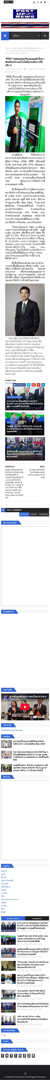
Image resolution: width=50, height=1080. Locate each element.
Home (7, 48)
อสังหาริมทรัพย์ (7, 880)
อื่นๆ (3, 908)
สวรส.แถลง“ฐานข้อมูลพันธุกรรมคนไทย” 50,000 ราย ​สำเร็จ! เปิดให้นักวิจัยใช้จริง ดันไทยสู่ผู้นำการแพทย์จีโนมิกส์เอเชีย (25, 404)
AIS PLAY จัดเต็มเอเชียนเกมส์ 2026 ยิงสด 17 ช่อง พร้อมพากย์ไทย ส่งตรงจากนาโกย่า (33, 1005)
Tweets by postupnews (12, 730)
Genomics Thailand (14, 397)
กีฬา (3, 896)
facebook (43, 514)
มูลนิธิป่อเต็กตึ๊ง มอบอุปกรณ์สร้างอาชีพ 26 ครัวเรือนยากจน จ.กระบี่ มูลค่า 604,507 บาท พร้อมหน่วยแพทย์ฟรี (24, 454)
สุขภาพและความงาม (9, 899)
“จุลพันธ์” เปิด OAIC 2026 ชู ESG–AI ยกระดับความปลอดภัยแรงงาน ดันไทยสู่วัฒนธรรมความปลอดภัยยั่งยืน (25, 429)
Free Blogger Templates (36, 1077)
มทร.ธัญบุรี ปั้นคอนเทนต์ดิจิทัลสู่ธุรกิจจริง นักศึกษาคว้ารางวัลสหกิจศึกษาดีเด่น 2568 (29, 742)
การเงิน (13, 48)
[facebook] (37, 2)
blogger (24, 514)
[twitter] (41, 2)
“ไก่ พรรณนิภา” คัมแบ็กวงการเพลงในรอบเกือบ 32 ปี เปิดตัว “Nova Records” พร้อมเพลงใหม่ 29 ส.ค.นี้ (33, 965)
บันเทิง (3, 890)
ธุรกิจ (3, 874)
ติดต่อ (3, 912)
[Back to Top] (25, 1073)
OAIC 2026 (10, 422)
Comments (37, 919)
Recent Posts (13, 919)
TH (43, 48)
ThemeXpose (19, 1077)
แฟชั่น (3, 902)
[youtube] (34, 2)
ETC (4, 1035)
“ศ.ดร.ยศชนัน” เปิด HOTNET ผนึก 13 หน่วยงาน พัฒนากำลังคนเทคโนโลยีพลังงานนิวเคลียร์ (31, 993)
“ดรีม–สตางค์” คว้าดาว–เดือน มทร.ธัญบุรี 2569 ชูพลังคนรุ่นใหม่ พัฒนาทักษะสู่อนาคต (32, 1019)
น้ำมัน (20, 48)
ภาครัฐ (4, 905)
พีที (24, 48)
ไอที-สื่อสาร (6, 886)
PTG (38, 48)
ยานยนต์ (4, 883)
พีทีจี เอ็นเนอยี (31, 48)
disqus (34, 514)
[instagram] (44, 2)
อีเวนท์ (3, 877)
